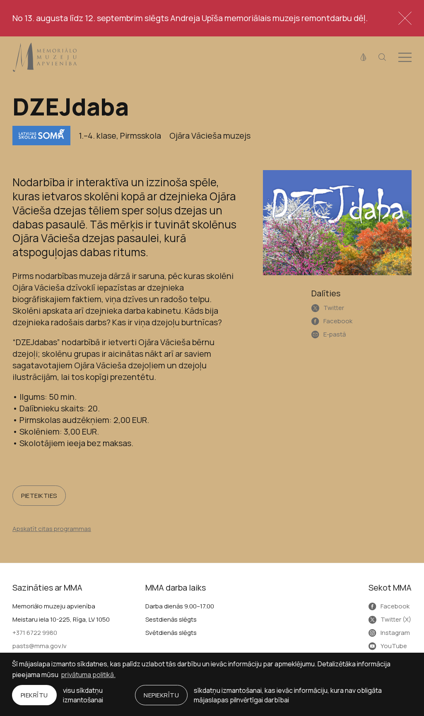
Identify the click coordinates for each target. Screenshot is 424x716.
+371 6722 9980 (34, 632)
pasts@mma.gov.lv (39, 646)
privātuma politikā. (88, 674)
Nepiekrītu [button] (161, 695)
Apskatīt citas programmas (51, 528)
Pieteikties (39, 495)
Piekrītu (34, 695)
